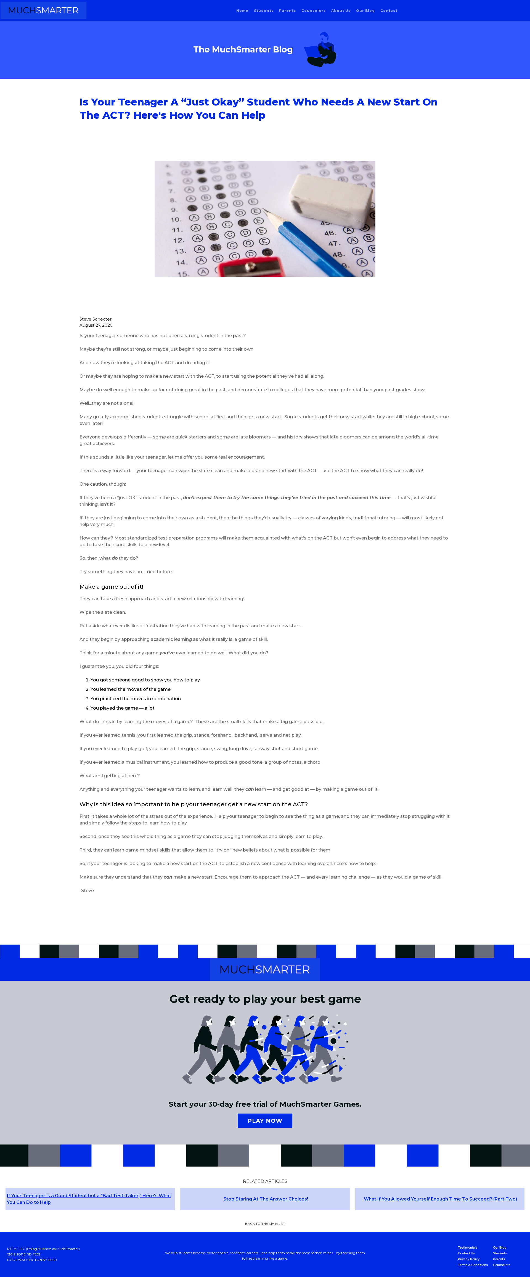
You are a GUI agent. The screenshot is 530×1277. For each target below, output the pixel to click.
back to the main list (265, 1224)
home (242, 11)
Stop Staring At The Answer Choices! (265, 1199)
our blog (365, 11)
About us (341, 11)
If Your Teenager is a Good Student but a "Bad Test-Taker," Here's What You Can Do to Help (89, 1199)
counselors (313, 11)
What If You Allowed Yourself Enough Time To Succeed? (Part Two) (440, 1199)
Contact (389, 11)
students (264, 11)
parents (287, 11)
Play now (265, 1120)
